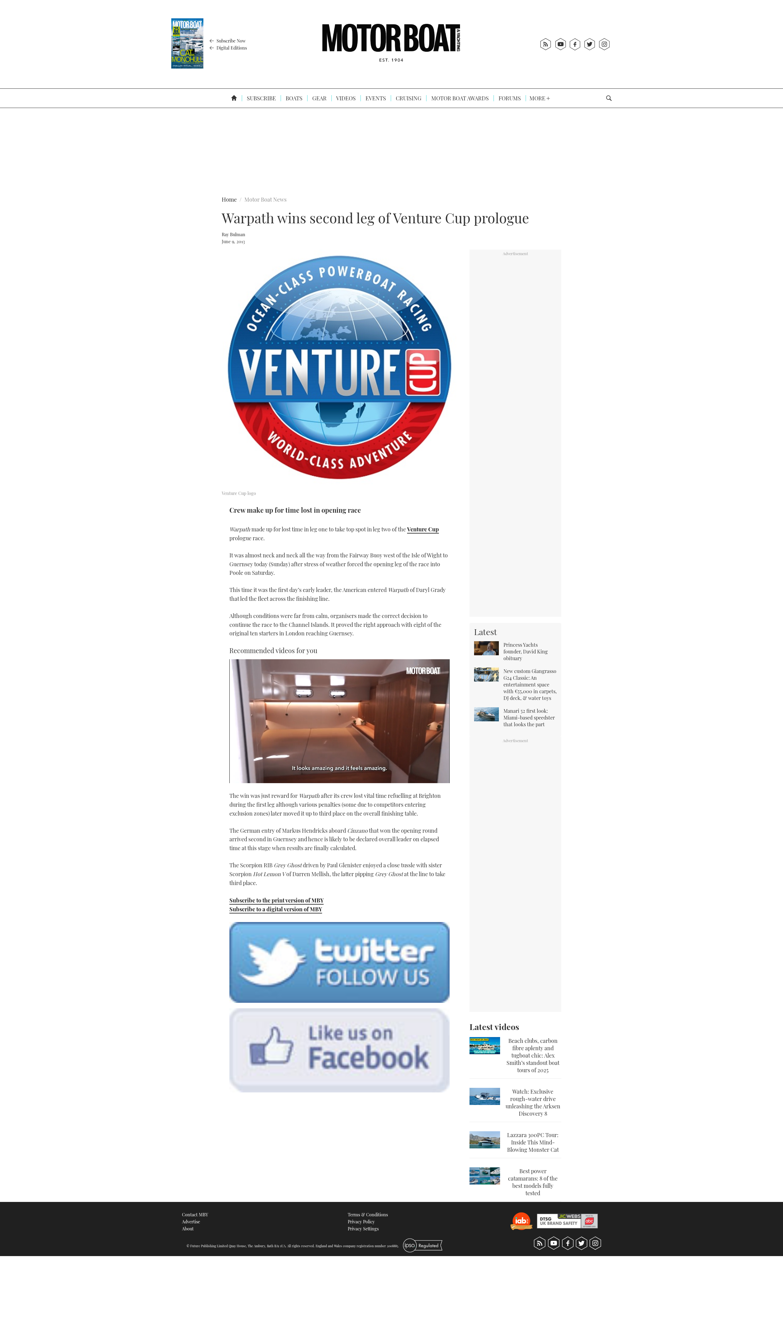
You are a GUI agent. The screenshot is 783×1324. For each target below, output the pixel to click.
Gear (319, 98)
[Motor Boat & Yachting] (391, 44)
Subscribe (261, 98)
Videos (345, 98)
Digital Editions (231, 48)
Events (375, 98)
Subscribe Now (230, 41)
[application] (339, 721)
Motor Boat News (265, 199)
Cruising (408, 98)
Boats (293, 98)
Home (229, 199)
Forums (509, 98)
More (538, 98)
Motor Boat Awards (459, 98)
